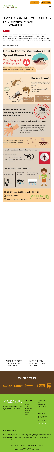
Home (26, 402)
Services (27, 404)
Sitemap (23, 445)
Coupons (27, 410)
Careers (27, 414)
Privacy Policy (14, 445)
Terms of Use (40, 445)
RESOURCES (28, 400)
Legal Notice (31, 445)
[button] (6, 31)
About (26, 406)
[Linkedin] (42, 423)
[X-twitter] (48, 423)
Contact (27, 412)
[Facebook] (39, 423)
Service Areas (28, 408)
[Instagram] (45, 423)
